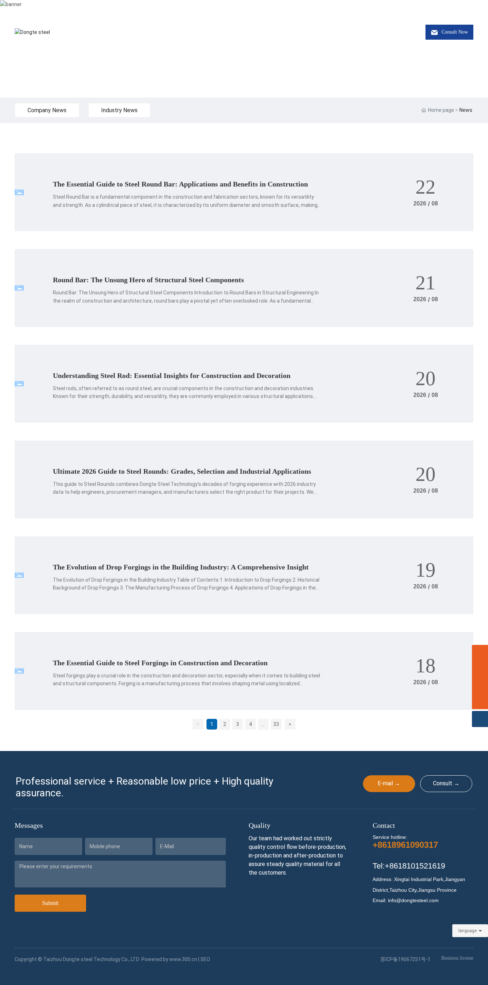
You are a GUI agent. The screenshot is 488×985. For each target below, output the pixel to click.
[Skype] (480, 669)
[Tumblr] (459, 8)
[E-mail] (480, 685)
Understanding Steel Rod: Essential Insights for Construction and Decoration (171, 375)
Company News (47, 110)
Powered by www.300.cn (169, 959)
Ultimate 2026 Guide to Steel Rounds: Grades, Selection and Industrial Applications (182, 471)
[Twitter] (448, 8)
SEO (205, 959)
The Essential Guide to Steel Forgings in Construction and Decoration (160, 663)
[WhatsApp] (480, 653)
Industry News (119, 110)
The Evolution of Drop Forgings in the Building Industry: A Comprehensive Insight (181, 567)
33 (276, 724)
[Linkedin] (438, 8)
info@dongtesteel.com (109, 8)
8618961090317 (44, 8)
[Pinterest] (470, 8)
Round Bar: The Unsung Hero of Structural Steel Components (148, 280)
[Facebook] (427, 8)
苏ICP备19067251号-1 (405, 959)
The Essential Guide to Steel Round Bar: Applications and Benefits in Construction (180, 184)
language (467, 930)
